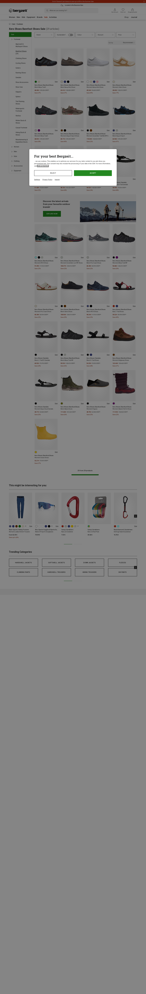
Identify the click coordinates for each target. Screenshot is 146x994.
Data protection (43, 166)
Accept (93, 173)
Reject (53, 173)
